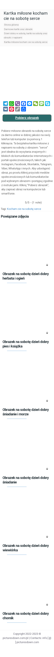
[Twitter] (23, 648)
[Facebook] (15, 648)
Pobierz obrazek (27, 117)
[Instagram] (38, 648)
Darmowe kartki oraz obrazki (18, 29)
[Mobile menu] (4, 4)
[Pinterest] (30, 648)
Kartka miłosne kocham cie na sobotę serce (25, 42)
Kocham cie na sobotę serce (24, 208)
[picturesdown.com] (27, 4)
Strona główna (11, 25)
